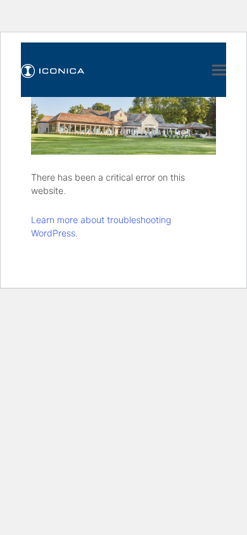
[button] (219, 69)
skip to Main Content (55, 11)
